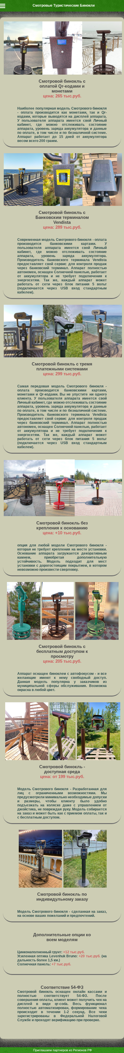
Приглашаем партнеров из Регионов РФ (62, 1050)
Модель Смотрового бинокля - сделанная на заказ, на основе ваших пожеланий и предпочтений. (62, 914)
